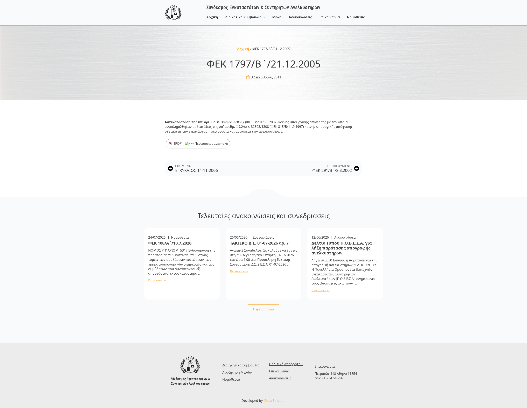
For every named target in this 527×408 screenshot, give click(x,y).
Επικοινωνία (329, 17)
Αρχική (212, 17)
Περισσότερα (211, 143)
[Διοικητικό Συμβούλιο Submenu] (266, 17)
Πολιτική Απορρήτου (286, 364)
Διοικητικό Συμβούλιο (243, 17)
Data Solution (275, 400)
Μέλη (276, 17)
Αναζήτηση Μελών (237, 372)
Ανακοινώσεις (300, 17)
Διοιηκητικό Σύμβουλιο (241, 365)
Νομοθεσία (356, 17)
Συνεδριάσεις (263, 237)
